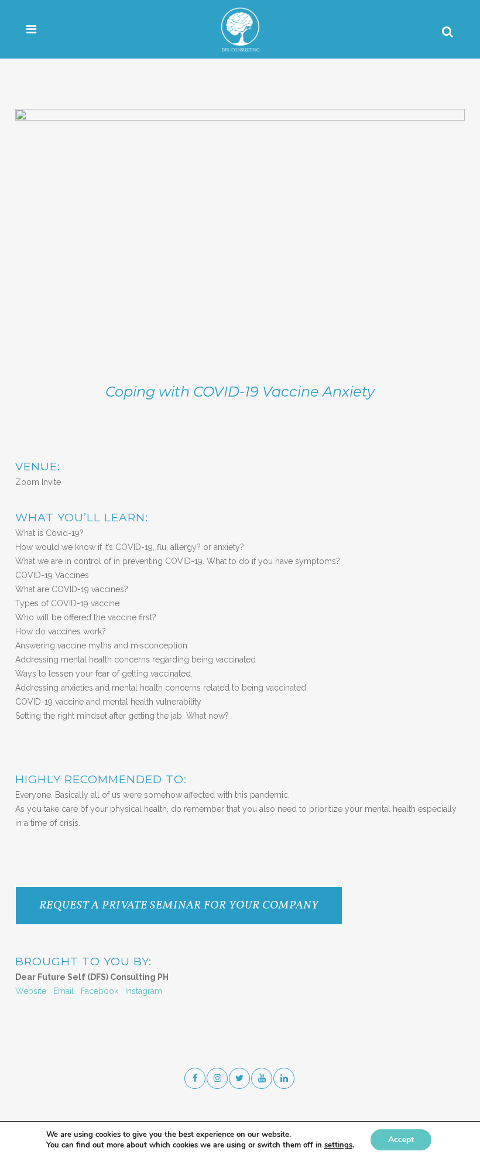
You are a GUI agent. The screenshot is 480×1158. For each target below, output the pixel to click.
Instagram (143, 991)
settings (338, 1145)
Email (63, 991)
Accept (401, 1139)
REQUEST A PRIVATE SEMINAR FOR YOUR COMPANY (178, 905)
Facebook (99, 991)
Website (30, 991)
